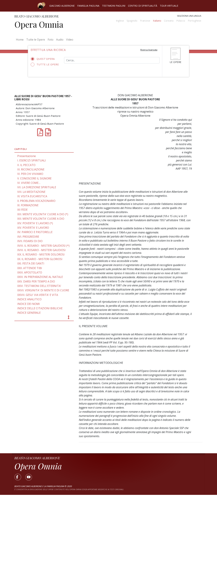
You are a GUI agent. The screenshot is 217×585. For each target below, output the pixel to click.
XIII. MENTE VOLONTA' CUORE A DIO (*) (42, 214)
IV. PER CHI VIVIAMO (30, 174)
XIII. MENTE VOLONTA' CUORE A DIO (40, 219)
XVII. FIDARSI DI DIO (30, 241)
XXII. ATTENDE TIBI (29, 268)
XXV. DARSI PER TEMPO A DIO (36, 281)
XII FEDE (22, 210)
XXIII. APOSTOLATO (29, 272)
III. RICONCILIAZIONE (30, 169)
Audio (59, 39)
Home (20, 39)
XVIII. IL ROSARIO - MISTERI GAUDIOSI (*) (43, 246)
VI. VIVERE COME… (28, 183)
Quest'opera (46, 58)
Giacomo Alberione (62, 5)
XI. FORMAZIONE (27, 205)
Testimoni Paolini (113, 5)
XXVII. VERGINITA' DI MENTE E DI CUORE (43, 290)
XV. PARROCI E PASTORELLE (35, 232)
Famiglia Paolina (88, 5)
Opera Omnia (38, 24)
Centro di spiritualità (142, 5)
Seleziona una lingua (189, 15)
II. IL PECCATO (26, 165)
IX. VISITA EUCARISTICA (32, 196)
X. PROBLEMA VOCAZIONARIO (36, 201)
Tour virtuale (169, 5)
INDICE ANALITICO (29, 299)
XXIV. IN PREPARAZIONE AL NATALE (40, 277)
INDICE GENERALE (29, 313)
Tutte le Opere (35, 39)
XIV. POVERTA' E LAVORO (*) (35, 223)
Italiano (157, 20)
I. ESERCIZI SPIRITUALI (31, 160)
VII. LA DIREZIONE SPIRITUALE (36, 187)
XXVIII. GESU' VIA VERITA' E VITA (37, 295)
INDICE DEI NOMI (28, 304)
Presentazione (26, 156)
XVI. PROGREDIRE (28, 237)
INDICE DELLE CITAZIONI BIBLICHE (40, 308)
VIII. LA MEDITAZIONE (31, 192)
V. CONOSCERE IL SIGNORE (34, 178)
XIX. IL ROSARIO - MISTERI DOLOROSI (41, 254)
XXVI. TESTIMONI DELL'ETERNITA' (39, 286)
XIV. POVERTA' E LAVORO (33, 228)
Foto (50, 39)
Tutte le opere (48, 64)
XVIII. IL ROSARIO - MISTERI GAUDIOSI (41, 250)
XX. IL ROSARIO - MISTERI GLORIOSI (39, 259)
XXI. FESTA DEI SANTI (30, 263)
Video (69, 39)
